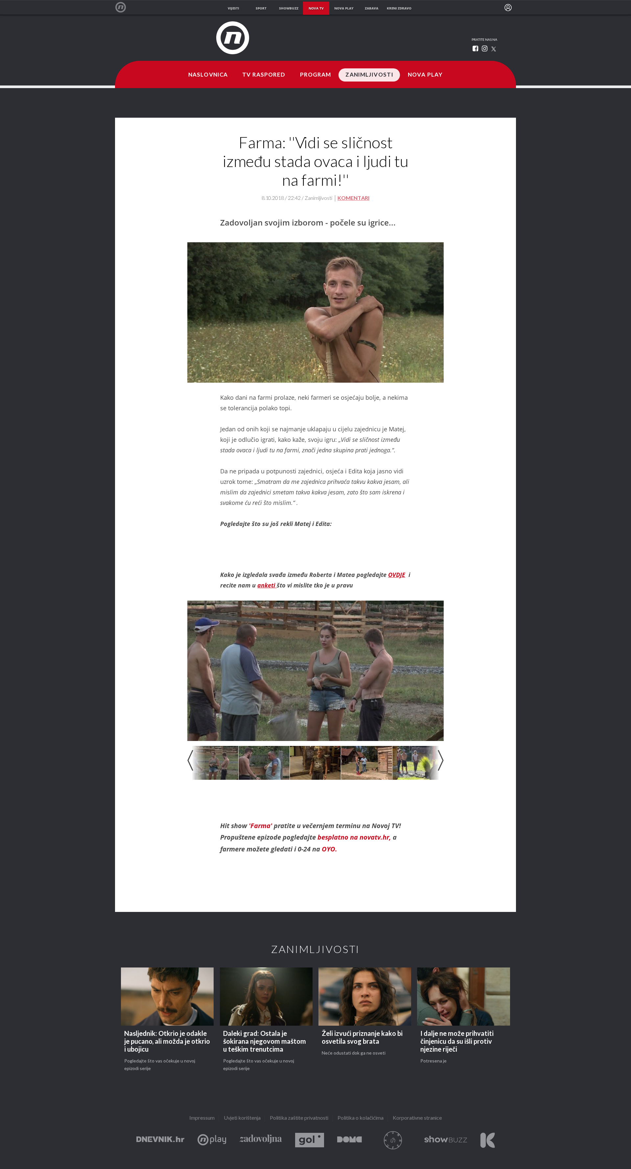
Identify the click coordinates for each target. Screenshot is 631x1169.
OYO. (329, 849)
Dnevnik (160, 1140)
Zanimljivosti (369, 75)
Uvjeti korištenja (242, 1118)
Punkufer (393, 1140)
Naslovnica (208, 75)
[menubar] (508, 7)
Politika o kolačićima (361, 1118)
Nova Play (425, 75)
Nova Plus (212, 1140)
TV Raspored (263, 75)
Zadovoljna (260, 1140)
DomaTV (349, 1140)
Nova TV (124, 7)
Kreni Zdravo (487, 1140)
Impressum (202, 1118)
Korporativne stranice (417, 1118)
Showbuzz (445, 1140)
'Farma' (259, 825)
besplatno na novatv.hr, (353, 837)
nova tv (316, 8)
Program (315, 75)
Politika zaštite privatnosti (299, 1118)
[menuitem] (508, 8)
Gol (309, 1140)
